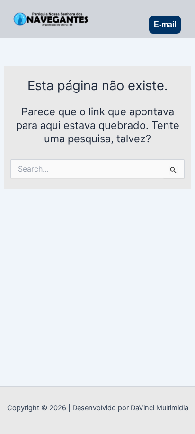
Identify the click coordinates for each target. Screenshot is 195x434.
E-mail (165, 24)
